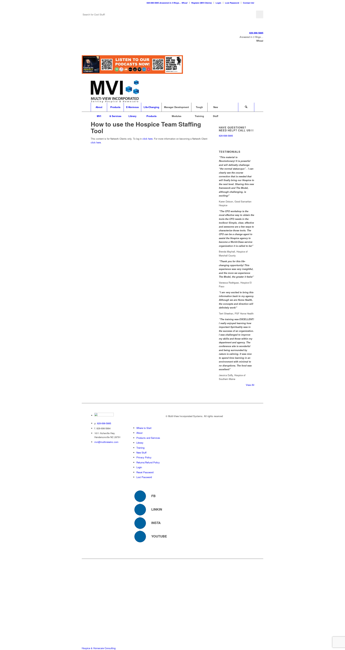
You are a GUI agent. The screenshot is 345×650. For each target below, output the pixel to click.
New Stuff (141, 452)
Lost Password (232, 2)
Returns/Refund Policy (148, 462)
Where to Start (143, 428)
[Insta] (140, 523)
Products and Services (148, 437)
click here (147, 138)
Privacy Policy (143, 457)
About (139, 432)
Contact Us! (248, 2)
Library (139, 442)
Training (140, 447)
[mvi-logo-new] (115, 91)
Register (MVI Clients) (201, 2)
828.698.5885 (256, 33)
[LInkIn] (140, 509)
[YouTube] (140, 536)
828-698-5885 (167, 2)
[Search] (246, 107)
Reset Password (144, 472)
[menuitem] (167, 3)
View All (250, 385)
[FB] (140, 496)
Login (218, 2)
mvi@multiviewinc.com (106, 442)
